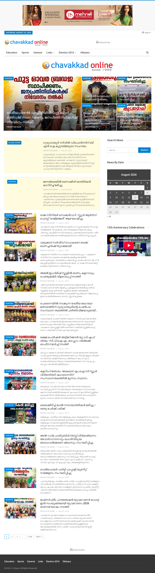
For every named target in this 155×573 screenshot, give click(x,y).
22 (147, 202)
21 (141, 202)
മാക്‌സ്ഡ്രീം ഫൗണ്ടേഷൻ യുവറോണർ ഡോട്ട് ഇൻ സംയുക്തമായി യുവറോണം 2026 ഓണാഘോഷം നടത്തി (69, 503)
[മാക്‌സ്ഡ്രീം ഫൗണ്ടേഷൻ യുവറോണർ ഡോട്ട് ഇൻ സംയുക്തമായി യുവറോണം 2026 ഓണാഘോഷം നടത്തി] (20, 508)
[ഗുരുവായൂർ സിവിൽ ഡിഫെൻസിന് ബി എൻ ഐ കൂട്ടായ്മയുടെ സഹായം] (23, 151)
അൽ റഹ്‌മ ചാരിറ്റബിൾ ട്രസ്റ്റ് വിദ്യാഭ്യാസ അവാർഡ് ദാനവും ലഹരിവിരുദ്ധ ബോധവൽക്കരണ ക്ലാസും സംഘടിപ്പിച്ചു (68, 439)
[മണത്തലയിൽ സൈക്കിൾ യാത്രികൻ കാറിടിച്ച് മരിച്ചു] (23, 190)
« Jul (109, 216)
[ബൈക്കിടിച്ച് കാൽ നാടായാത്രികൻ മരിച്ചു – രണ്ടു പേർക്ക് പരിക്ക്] (20, 413)
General (37, 52)
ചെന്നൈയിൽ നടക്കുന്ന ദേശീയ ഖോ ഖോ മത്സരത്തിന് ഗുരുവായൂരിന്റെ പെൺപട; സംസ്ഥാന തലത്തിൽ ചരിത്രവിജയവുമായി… (68, 307)
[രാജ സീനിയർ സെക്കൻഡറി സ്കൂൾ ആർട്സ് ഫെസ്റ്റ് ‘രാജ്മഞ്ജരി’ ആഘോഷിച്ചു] (20, 223)
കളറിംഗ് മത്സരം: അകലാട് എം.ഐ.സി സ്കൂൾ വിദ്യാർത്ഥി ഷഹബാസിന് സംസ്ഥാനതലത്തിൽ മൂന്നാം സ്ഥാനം (68, 375)
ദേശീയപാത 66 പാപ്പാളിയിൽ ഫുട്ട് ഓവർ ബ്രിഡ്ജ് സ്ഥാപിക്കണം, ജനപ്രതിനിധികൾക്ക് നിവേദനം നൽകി (42, 117)
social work (14, 143)
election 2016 (66, 52)
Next (38, 537)
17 (116, 202)
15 (147, 197)
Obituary (85, 52)
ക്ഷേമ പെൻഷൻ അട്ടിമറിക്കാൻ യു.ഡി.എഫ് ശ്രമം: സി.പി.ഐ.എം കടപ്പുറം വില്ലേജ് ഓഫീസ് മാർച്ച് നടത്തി (67, 341)
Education (11, 52)
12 (129, 197)
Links (49, 52)
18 (123, 202)
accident (9, 405)
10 (116, 197)
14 (141, 197)
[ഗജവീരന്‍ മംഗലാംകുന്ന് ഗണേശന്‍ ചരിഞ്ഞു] (99, 90)
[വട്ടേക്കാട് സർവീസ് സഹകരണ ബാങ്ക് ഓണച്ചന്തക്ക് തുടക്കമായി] (20, 251)
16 (110, 202)
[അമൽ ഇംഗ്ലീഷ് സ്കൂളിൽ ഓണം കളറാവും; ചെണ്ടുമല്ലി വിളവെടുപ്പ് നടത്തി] (20, 281)
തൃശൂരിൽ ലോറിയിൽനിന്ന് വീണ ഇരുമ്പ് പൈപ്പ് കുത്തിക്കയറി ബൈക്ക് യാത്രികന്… (97, 120)
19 (129, 202)
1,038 (29, 537)
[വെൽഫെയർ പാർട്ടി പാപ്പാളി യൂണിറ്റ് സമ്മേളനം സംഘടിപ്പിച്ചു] (20, 478)
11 (123, 197)
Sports (25, 52)
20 (135, 202)
